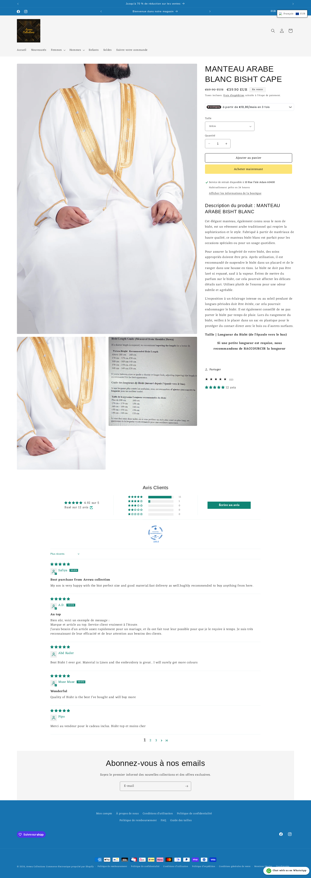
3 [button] (156, 740)
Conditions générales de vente (234, 866)
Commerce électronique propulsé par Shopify (70, 867)
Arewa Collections (35, 867)
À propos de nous (127, 813)
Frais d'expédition (233, 95)
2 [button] (151, 740)
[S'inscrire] (186, 786)
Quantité (210, 136)
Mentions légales (263, 866)
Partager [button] (215, 369)
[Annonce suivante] (293, 4)
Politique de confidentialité (194, 813)
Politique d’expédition (203, 866)
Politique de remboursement (138, 820)
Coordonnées (282, 866)
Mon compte (104, 813)
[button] (58, 50)
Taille (208, 119)
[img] (60, 564)
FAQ (163, 820)
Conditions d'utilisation (158, 813)
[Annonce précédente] (18, 4)
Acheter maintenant (248, 169)
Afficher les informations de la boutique (235, 193)
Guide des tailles (180, 820)
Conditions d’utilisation (175, 866)
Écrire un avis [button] (229, 505)
